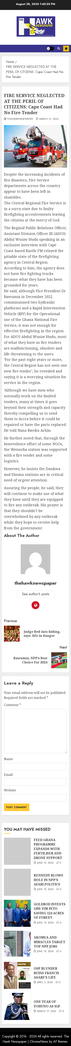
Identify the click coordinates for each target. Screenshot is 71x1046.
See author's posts (35, 594)
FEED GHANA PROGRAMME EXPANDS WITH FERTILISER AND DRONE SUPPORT (48, 849)
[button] (58, 48)
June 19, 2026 (45, 863)
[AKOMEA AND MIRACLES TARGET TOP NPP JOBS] (17, 944)
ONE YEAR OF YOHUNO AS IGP (47, 1003)
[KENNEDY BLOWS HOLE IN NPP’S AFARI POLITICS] (17, 882)
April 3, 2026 (45, 982)
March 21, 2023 (49, 119)
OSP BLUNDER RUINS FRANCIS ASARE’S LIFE (46, 973)
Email (8, 774)
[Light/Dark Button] (50, 49)
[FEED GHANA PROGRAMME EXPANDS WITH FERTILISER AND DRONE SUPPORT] (17, 851)
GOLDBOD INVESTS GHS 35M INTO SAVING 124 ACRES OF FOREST (49, 911)
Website (10, 790)
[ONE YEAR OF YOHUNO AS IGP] (17, 1006)
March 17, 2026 (46, 1011)
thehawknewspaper (20, 119)
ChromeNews (39, 1041)
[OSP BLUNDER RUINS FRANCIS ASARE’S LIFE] (17, 975)
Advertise (66, 49)
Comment (12, 705)
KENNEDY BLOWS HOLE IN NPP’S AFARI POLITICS (48, 879)
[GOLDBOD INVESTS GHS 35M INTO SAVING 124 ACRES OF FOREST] (17, 913)
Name (8, 759)
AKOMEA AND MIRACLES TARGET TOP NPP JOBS (49, 942)
